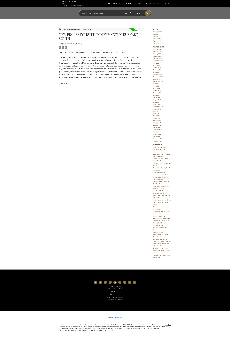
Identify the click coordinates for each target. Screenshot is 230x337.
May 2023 (156, 104)
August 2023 (157, 100)
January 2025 (157, 72)
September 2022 (158, 106)
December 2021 (158, 125)
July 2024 (156, 83)
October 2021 (157, 129)
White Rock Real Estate (160, 248)
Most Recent (157, 49)
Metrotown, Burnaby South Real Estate (74, 45)
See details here (118, 52)
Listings (155, 36)
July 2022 (156, 111)
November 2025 (158, 56)
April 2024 (156, 88)
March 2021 (157, 134)
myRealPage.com (118, 317)
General (155, 34)
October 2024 (157, 79)
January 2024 (157, 95)
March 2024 (157, 90)
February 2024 (157, 93)
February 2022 (157, 120)
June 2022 (156, 113)
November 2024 (158, 77)
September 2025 (158, 60)
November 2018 (158, 136)
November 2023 (158, 97)
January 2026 (157, 54)
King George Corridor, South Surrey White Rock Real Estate (162, 202)
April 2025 (156, 65)
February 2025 (157, 70)
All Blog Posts (157, 31)
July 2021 (156, 132)
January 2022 (157, 122)
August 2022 (157, 109)
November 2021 (158, 127)
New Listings (157, 38)
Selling (139, 3)
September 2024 (158, 81)
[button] (95, 282)
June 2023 (156, 102)
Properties (117, 3)
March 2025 (157, 67)
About (165, 3)
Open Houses (157, 41)
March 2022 (157, 118)
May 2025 (156, 63)
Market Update (152, 3)
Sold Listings (157, 43)
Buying (128, 3)
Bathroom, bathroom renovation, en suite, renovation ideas (159, 149)
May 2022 (156, 116)
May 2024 (156, 86)
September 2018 (158, 139)
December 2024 (158, 74)
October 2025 (157, 58)
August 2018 (157, 141)
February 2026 (157, 51)
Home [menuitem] (108, 3)
